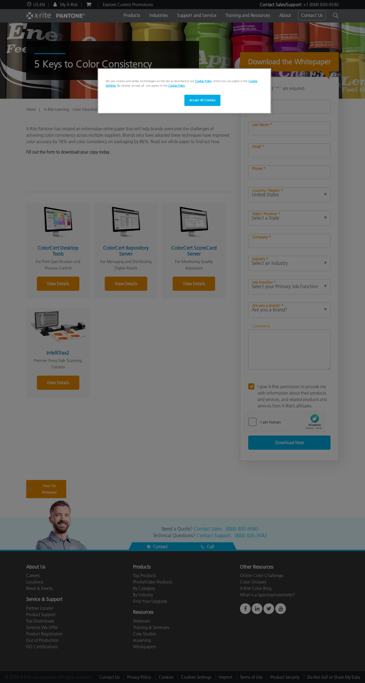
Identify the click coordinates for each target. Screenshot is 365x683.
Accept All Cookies (202, 100)
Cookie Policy (203, 81)
